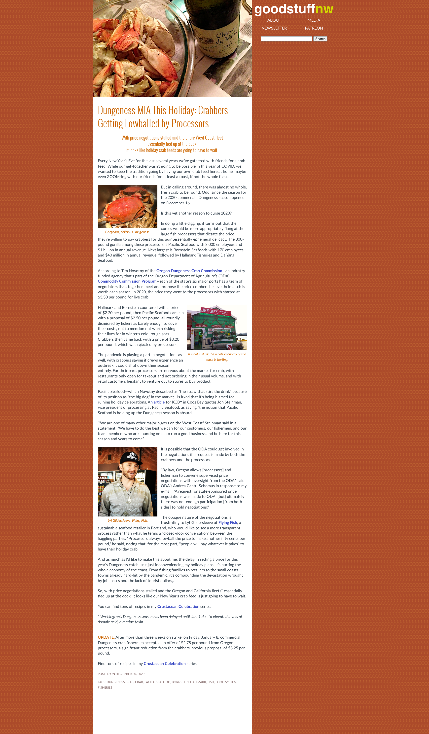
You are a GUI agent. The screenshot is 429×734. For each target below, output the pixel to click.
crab (139, 682)
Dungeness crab (120, 682)
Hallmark (198, 682)
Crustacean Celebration (178, 607)
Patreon (314, 28)
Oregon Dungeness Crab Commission (189, 271)
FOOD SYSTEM (226, 682)
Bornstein (180, 682)
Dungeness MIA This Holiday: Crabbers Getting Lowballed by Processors (163, 117)
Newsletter (274, 28)
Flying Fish (227, 523)
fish (211, 682)
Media (314, 20)
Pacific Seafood (157, 682)
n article (157, 402)
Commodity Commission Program (127, 281)
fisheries (105, 687)
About (274, 20)
